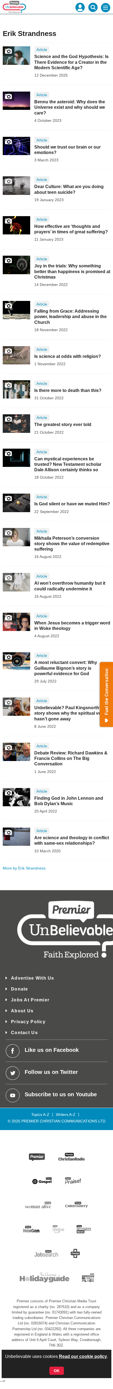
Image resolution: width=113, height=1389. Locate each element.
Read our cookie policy (83, 1356)
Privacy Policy (28, 1021)
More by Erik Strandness (24, 868)
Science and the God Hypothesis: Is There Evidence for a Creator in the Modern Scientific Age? (71, 62)
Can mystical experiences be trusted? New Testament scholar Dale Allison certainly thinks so (67, 464)
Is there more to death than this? (67, 390)
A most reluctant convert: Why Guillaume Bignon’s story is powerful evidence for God (65, 668)
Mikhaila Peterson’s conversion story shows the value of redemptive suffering (71, 544)
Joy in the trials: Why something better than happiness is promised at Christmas (72, 271)
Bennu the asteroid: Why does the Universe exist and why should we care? (69, 107)
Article (41, 49)
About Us (22, 1010)
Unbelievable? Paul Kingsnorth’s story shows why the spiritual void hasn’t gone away (69, 713)
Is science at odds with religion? (67, 356)
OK (57, 1371)
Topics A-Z (40, 1114)
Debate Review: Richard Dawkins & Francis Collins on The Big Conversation (71, 758)
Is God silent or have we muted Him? (72, 504)
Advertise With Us (32, 978)
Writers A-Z (65, 1114)
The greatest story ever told (62, 424)
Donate (19, 989)
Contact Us (24, 1032)
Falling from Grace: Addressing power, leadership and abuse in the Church (70, 317)
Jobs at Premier (30, 1000)
